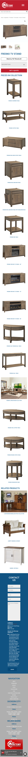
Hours (14, 687)
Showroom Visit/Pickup (14, 626)
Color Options (14, 689)
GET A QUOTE (14, 70)
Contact (14, 685)
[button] (25, 21)
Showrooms (14, 683)
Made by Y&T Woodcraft (14, 59)
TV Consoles (16, 17)
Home (2, 17)
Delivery (10, 627)
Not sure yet (11, 628)
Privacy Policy (16, 664)
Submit (12, 669)
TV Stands (11, 17)
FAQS (14, 691)
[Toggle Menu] (24, 5)
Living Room (6, 17)
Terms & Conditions (13, 665)
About (14, 681)
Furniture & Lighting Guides (14, 693)
